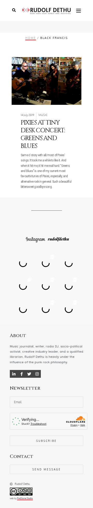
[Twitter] (29, 374)
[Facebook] (21, 374)
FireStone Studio (25, 498)
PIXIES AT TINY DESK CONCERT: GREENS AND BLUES (43, 134)
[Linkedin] (14, 374)
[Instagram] (37, 374)
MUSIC (43, 115)
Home (30, 38)
